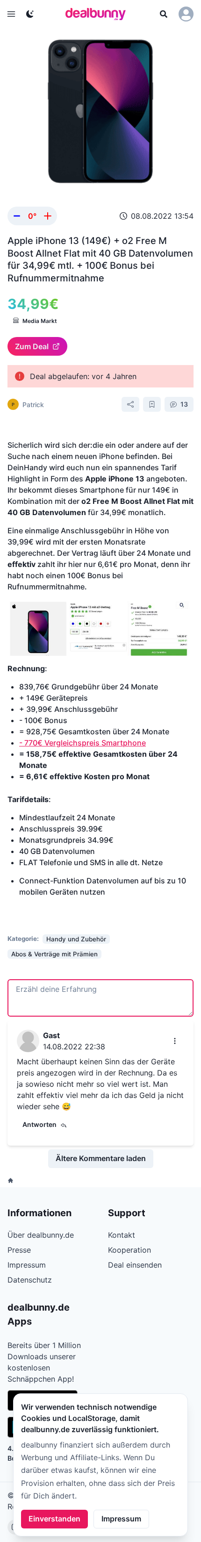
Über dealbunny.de (40, 1235)
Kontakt (121, 1235)
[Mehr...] (174, 1041)
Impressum (121, 1518)
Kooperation (129, 1250)
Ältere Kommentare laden (101, 1158)
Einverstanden (54, 1518)
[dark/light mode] (30, 14)
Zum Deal (32, 346)
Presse (19, 1250)
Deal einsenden (135, 1264)
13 (184, 404)
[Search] (163, 14)
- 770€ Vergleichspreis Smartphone (82, 742)
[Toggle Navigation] (11, 14)
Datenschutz (29, 1279)
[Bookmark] (152, 404)
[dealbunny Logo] (98, 14)
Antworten (39, 1124)
